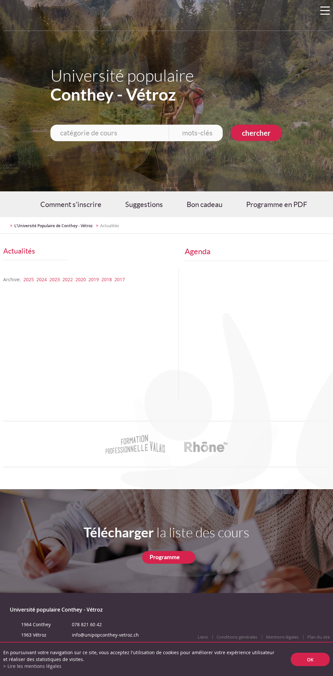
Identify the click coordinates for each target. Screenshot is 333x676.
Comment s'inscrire (70, 204)
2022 (67, 279)
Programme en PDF (276, 204)
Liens (203, 637)
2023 (54, 279)
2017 (119, 279)
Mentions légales (282, 637)
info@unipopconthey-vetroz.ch (105, 635)
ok (310, 659)
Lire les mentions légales (34, 666)
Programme (165, 557)
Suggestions (144, 204)
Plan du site (318, 637)
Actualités (109, 225)
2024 (41, 279)
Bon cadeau (204, 204)
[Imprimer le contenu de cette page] (292, 228)
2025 (28, 279)
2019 (93, 279)
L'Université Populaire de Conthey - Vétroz (53, 225)
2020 (80, 279)
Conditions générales (237, 637)
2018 (106, 279)
